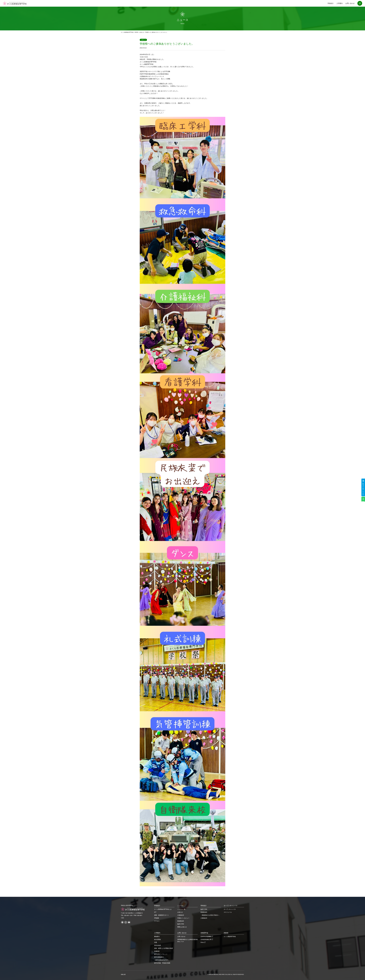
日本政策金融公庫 (206, 939)
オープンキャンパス (230, 909)
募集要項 (156, 936)
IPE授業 (156, 918)
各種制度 (156, 951)
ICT (155, 912)
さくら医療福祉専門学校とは (162, 909)
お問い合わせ (350, 3)
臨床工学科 (180, 924)
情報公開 (123, 974)
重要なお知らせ (182, 927)
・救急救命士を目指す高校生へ (210, 915)
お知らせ (180, 912)
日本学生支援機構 (206, 936)
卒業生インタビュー (183, 918)
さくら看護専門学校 (230, 936)
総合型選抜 (157, 939)
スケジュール (228, 912)
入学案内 (339, 3)
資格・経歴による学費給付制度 (163, 948)
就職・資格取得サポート (161, 915)
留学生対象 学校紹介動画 (162, 963)
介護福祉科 (180, 915)
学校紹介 (331, 3)
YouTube (129, 922)
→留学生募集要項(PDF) (161, 960)
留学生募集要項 (158, 957)
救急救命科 (180, 921)
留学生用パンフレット (160, 954)
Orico (202, 942)
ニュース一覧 (181, 909)
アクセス (156, 921)
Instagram (125, 922)
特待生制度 (157, 945)
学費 (155, 942)
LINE (122, 922)
